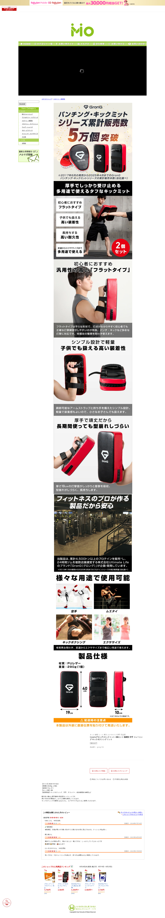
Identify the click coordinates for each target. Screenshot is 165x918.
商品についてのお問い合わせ (101, 779)
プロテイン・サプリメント (30, 124)
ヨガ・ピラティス (27, 130)
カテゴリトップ (47, 99)
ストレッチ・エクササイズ (30, 134)
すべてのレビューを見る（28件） (132, 812)
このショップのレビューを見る (132, 814)
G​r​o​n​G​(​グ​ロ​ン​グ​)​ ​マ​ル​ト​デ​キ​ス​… (103, 886)
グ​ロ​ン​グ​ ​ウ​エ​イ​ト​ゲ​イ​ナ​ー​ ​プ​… (90, 886)
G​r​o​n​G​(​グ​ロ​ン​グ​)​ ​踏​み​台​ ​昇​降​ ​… (76, 886)
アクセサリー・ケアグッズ (30, 117)
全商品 (24, 143)
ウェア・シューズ (27, 127)
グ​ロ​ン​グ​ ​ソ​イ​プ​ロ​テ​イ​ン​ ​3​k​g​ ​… (49, 886)
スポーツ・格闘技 (27, 121)
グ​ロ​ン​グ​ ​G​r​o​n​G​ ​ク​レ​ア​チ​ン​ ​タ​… (63, 886)
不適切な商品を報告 (121, 779)
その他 (24, 137)
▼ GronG (22, 111)
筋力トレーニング (27, 114)
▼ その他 (22, 140)
